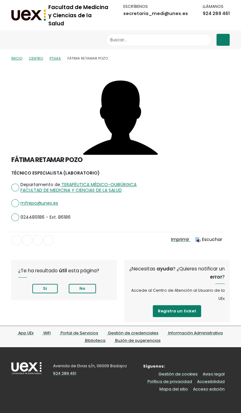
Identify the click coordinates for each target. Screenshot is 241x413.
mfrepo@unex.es (39, 203)
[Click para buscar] (205, 40)
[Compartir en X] (27, 240)
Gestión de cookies (178, 374)
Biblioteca (94, 340)
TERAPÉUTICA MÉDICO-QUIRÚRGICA (98, 184)
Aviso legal (214, 374)
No (82, 288)
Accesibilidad (211, 381)
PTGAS (55, 58)
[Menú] (223, 40)
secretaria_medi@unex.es (155, 13)
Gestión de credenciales (132, 333)
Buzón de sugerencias (137, 340)
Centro (36, 58)
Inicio (16, 58)
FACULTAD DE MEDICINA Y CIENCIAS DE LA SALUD (71, 190)
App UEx (25, 333)
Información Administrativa (195, 333)
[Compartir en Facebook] (16, 240)
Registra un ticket (177, 311)
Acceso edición (209, 389)
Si (45, 288)
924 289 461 (216, 13)
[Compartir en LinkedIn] (38, 240)
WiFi (46, 333)
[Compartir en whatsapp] (48, 240)
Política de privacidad (169, 381)
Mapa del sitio (173, 389)
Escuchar (212, 239)
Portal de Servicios (79, 333)
